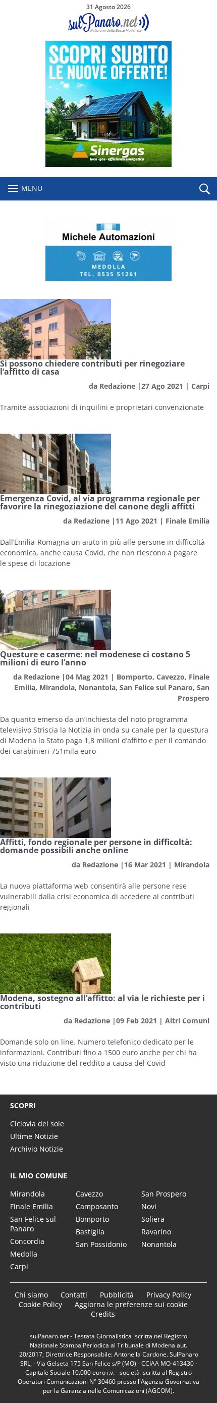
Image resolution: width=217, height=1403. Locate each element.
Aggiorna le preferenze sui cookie (131, 1304)
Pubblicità (117, 1295)
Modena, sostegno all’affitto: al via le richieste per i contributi (102, 1002)
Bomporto (134, 677)
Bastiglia (90, 1231)
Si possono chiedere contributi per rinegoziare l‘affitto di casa (92, 367)
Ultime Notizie (34, 1136)
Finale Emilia (187, 521)
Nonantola (97, 687)
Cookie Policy (40, 1304)
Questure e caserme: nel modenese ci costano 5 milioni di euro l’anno (95, 658)
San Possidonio (101, 1244)
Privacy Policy (168, 1295)
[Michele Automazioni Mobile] (108, 249)
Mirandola (57, 687)
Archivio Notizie (36, 1149)
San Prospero (163, 1194)
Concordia (27, 1241)
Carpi (200, 386)
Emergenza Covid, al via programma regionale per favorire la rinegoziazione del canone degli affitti (100, 502)
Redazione (117, 386)
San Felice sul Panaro (156, 687)
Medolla (23, 1254)
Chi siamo (31, 1295)
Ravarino (156, 1231)
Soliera (153, 1219)
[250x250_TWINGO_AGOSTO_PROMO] (108, 164)
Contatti (74, 1295)
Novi (148, 1206)
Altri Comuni (187, 1020)
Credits (103, 1314)
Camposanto (97, 1206)
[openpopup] (204, 189)
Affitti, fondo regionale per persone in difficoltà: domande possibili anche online (96, 846)
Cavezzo (170, 677)
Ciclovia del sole (37, 1123)
